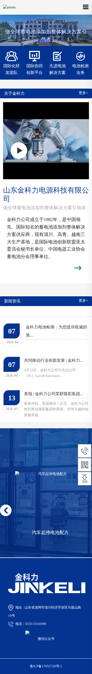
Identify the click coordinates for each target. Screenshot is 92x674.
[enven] (9, 7)
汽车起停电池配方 (50, 532)
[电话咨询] (84, 451)
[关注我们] (84, 464)
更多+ (83, 93)
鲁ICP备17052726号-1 (46, 666)
